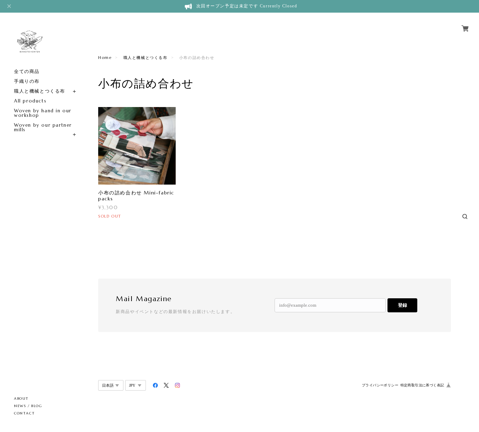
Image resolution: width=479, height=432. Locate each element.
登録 (402, 305)
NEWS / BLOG (28, 406)
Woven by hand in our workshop (43, 113)
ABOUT (21, 398)
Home (105, 57)
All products (30, 101)
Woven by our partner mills (43, 127)
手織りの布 (27, 81)
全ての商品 (27, 71)
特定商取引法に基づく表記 (422, 385)
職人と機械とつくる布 (39, 91)
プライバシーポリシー (380, 385)
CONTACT (24, 413)
